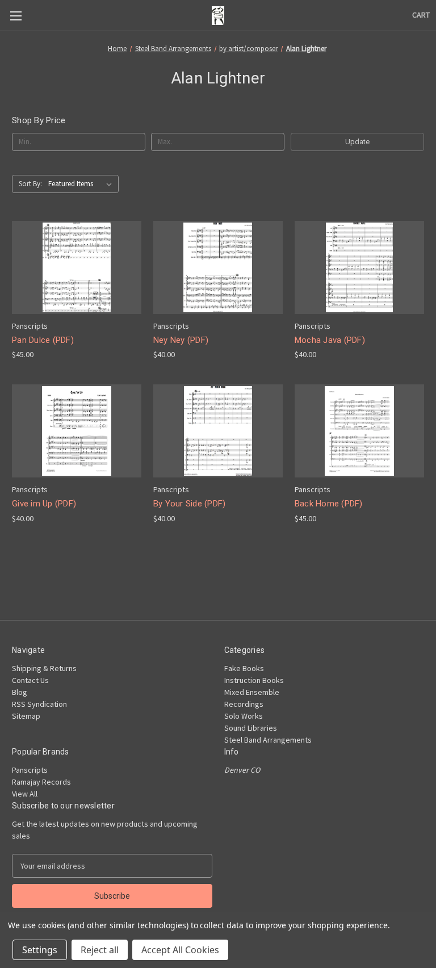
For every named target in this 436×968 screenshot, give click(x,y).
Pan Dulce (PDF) (43, 340)
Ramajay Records (41, 782)
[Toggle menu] (15, 15)
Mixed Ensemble (251, 692)
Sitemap (26, 716)
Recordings (243, 704)
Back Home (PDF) (329, 503)
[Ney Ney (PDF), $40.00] (218, 267)
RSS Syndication (39, 704)
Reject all (100, 950)
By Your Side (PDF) (189, 503)
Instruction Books (254, 680)
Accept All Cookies (180, 950)
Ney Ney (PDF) (180, 340)
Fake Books (244, 668)
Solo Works (243, 716)
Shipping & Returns (44, 668)
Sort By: (30, 183)
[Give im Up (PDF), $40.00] (77, 431)
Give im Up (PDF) (44, 503)
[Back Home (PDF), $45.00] (359, 431)
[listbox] (82, 183)
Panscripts (30, 770)
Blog (19, 692)
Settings (39, 950)
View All (24, 794)
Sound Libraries (250, 728)
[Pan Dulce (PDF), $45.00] (77, 267)
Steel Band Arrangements (268, 740)
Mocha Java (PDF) (330, 340)
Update (357, 141)
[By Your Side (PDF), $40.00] (218, 431)
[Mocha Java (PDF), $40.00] (359, 267)
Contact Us (30, 680)
